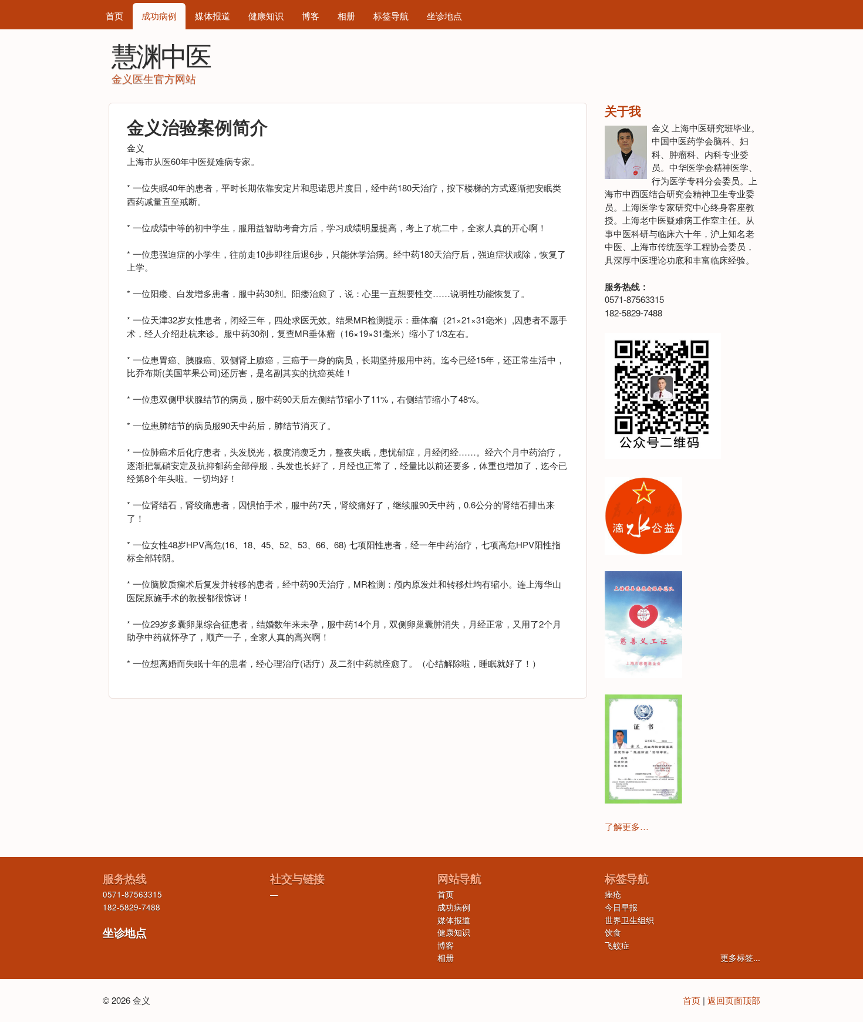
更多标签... (740, 957)
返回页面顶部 (733, 1000)
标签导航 (391, 15)
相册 (346, 15)
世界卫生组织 (629, 920)
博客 (310, 15)
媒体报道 (212, 15)
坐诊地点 (444, 15)
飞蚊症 (617, 945)
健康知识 (266, 15)
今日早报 (621, 907)
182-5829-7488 (131, 907)
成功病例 (159, 15)
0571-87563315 (132, 894)
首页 (114, 15)
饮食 (613, 932)
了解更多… (627, 826)
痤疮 (613, 894)
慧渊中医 (161, 54)
